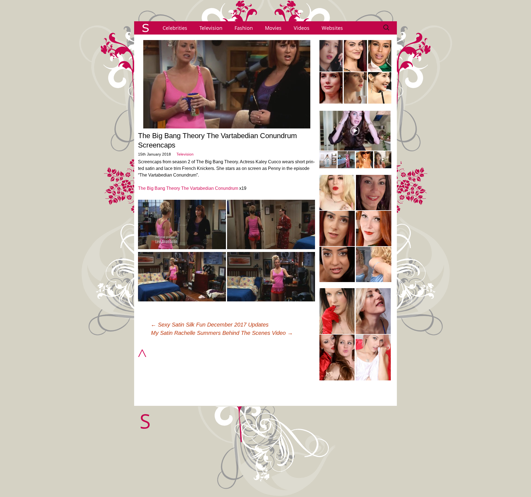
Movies (273, 28)
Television (210, 28)
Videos (301, 28)
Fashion (244, 28)
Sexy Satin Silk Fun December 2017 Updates (210, 325)
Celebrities (175, 28)
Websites (332, 28)
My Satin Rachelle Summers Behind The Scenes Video (222, 333)
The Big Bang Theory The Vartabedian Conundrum (188, 188)
